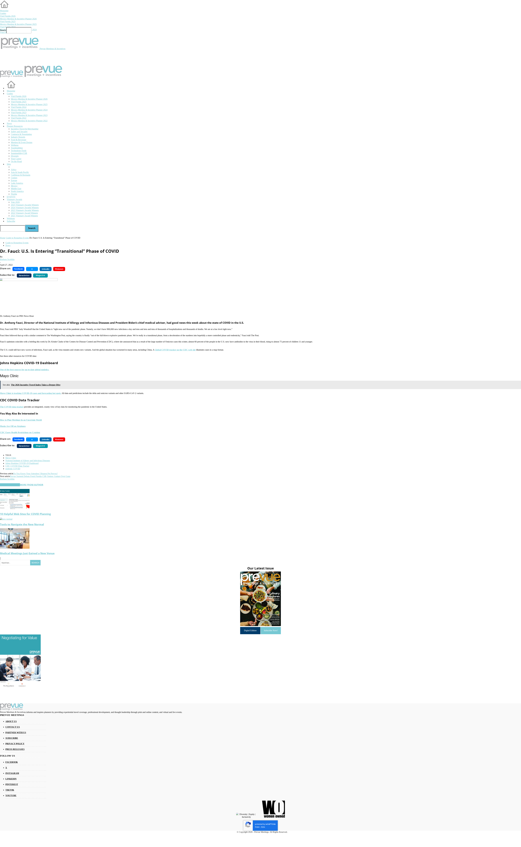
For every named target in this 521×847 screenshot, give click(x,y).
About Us (11, 721)
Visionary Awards (14, 199)
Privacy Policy (14, 743)
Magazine (4, 11)
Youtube (10, 795)
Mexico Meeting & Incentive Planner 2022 (29, 121)
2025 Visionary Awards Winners (25, 205)
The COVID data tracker (11, 407)
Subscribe (11, 221)
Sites (9, 164)
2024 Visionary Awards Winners (25, 207)
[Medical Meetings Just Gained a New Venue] (15, 548)
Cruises (14, 178)
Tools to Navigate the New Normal (22, 524)
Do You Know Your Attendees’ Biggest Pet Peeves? (35, 473)
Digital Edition (250, 630)
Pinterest (11, 784)
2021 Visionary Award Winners (24, 216)
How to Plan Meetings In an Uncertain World (21, 420)
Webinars (11, 218)
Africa (13, 169)
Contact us (12, 727)
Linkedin (11, 779)
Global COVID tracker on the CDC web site (175, 350)
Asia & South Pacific (20, 172)
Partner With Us (15, 732)
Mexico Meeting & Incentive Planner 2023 (29, 115)
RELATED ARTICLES (10, 484)
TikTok (9, 790)
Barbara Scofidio (7, 259)
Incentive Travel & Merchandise (24, 129)
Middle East (16, 188)
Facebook (11, 762)
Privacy (257, 827)
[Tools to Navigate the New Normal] (6, 519)
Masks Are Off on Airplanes (13, 426)
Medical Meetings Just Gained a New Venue (27, 553)
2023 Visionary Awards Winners (25, 210)
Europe (14, 180)
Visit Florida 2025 (7, 21)
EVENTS (11, 197)
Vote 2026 (15, 202)
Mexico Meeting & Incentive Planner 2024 (29, 110)
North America (17, 191)
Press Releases (15, 749)
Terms (263, 827)
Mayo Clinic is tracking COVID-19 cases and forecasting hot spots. (30, 393)
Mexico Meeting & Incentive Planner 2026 (18, 19)
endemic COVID (12, 469)
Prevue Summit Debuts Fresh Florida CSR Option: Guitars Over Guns (40, 476)
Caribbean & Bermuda (20, 175)
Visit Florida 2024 (7, 27)
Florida (14, 194)
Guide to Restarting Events (16, 243)
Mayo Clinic (10, 458)
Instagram (12, 773)
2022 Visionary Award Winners (24, 213)
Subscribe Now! (271, 630)
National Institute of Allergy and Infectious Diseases (27, 460)
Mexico (14, 186)
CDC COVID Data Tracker (17, 466)
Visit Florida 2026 (7, 16)
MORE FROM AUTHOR (31, 484)
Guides (3, 13)
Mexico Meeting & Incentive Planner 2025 (18, 24)
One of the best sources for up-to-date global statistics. (24, 369)
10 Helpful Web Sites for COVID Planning (25, 514)
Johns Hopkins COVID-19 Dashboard (22, 463)
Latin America (17, 183)
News (7, 245)
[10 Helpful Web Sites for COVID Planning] (15, 508)
